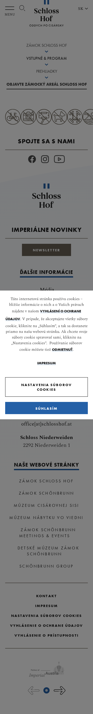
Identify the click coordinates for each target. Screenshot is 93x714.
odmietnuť (62, 349)
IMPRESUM (46, 363)
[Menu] (11, 8)
